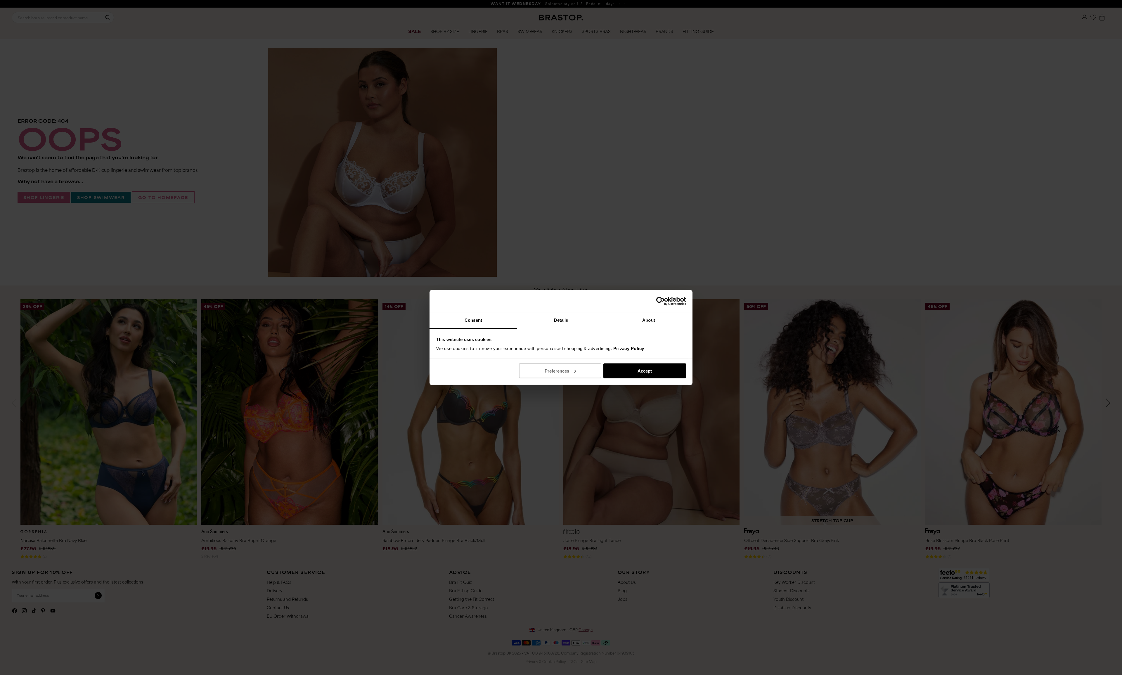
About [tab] (648, 320)
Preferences (557, 370)
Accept (645, 370)
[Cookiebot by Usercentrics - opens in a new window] (660, 301)
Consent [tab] (473, 320)
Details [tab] (561, 320)
